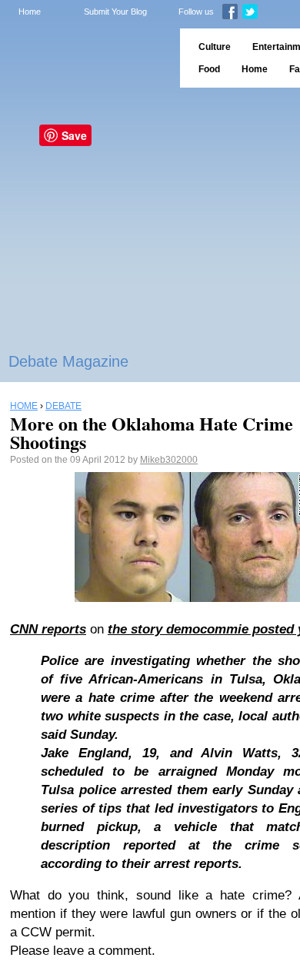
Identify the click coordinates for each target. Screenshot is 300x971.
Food (209, 69)
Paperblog (85, 58)
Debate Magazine (68, 361)
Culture (214, 47)
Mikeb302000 (169, 459)
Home (29, 11)
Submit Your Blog (115, 11)
